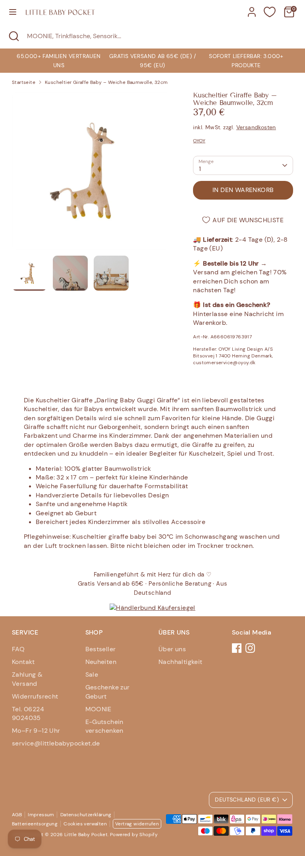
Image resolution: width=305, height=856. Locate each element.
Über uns (172, 649)
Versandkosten (256, 127)
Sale (91, 674)
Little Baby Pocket (86, 834)
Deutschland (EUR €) (247, 799)
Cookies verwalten (85, 824)
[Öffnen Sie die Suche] (13, 36)
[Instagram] (250, 648)
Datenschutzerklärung (86, 814)
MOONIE (98, 709)
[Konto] (252, 8)
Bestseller (100, 649)
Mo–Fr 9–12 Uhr (36, 730)
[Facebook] (236, 648)
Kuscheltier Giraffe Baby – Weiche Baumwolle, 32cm (106, 82)
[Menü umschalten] (13, 12)
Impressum (41, 814)
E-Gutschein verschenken (104, 726)
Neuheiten (101, 662)
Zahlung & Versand (27, 678)
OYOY (199, 141)
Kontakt (23, 662)
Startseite (23, 82)
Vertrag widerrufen (137, 824)
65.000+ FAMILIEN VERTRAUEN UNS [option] (58, 60)
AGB (17, 814)
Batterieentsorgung (35, 824)
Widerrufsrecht (35, 696)
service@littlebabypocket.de (56, 743)
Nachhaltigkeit (180, 662)
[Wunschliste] (269, 11)
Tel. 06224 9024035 (28, 713)
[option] (152, 61)
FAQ (18, 649)
